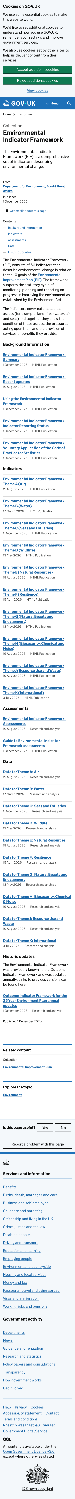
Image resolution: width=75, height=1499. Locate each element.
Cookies (37, 1407)
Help (7, 1407)
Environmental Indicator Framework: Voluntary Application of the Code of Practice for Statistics (34, 448)
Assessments (17, 240)
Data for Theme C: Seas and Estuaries (34, 806)
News (8, 1340)
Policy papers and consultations (29, 1364)
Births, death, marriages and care (30, 1195)
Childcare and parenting (23, 1211)
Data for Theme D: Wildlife (25, 823)
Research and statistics (22, 1356)
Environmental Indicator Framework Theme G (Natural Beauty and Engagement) (33, 616)
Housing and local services (24, 1274)
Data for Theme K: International (29, 940)
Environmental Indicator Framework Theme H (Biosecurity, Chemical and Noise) (33, 643)
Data (11, 246)
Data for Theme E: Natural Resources (34, 840)
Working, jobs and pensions (25, 1306)
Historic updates (19, 252)
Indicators (15, 234)
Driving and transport (20, 1242)
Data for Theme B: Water (23, 789)
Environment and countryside (27, 1266)
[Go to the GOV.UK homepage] (19, 103)
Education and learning (22, 1250)
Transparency (14, 1372)
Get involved (13, 1388)
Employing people (17, 1258)
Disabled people (16, 1234)
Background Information (25, 228)
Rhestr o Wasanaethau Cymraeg (29, 1425)
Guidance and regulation (23, 1348)
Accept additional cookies (37, 69)
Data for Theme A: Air (21, 771)
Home (7, 114)
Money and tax (15, 1282)
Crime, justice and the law (24, 1226)
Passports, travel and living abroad (31, 1290)
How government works (22, 1380)
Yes (47, 1127)
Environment (26, 114)
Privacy (21, 1407)
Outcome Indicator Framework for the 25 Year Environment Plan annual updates (35, 1000)
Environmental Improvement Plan (27, 1067)
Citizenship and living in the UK (28, 1219)
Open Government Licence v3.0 (29, 1451)
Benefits (10, 1187)
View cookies (37, 90)
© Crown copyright (37, 1488)
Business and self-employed (26, 1203)
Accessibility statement (22, 1413)
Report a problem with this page (37, 1144)
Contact (52, 1413)
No (66, 1127)
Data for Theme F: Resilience (27, 857)
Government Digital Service (25, 1431)
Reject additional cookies (37, 80)
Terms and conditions (20, 1419)
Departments (14, 1332)
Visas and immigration (21, 1298)
